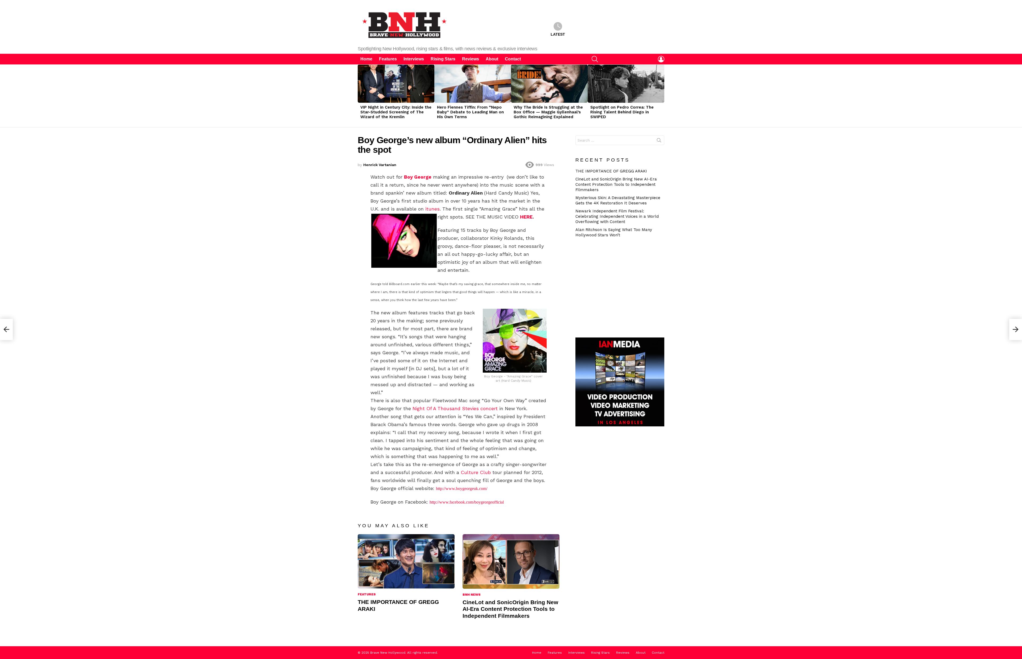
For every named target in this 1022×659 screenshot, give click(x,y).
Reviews (470, 59)
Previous (360, 95)
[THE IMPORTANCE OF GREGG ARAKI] (406, 561)
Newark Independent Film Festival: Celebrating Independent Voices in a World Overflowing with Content (617, 216)
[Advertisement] (622, 287)
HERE (526, 217)
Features (388, 59)
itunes (432, 209)
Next (661, 95)
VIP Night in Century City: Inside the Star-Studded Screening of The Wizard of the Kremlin (395, 112)
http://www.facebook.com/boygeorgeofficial (467, 502)
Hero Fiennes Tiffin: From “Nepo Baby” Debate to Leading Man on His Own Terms (470, 112)
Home (366, 59)
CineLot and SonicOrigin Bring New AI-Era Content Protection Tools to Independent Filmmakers (510, 609)
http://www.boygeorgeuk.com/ (461, 488)
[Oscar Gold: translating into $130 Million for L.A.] (1015, 329)
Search (659, 141)
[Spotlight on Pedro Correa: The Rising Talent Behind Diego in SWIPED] (626, 83)
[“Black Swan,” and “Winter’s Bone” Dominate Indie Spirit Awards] (6, 329)
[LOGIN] (661, 59)
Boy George (417, 177)
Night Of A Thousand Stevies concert (455, 408)
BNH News (472, 594)
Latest (558, 34)
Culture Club (476, 472)
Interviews (413, 59)
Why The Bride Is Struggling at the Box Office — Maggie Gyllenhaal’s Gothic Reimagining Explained (548, 112)
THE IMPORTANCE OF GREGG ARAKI (611, 171)
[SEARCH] (595, 59)
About (492, 59)
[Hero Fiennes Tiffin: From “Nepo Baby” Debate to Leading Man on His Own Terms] (472, 83)
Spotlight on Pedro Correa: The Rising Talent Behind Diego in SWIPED (622, 112)
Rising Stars (443, 59)
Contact (513, 59)
